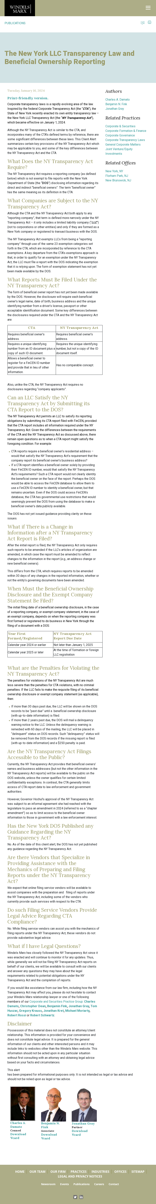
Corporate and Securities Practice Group (56, 1001)
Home (20, 1172)
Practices (79, 1172)
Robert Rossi (16, 1015)
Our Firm (58, 1172)
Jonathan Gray (78, 1006)
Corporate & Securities (120, 126)
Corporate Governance (120, 135)
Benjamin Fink (57, 1006)
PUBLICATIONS (15, 23)
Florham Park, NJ (116, 176)
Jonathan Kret (53, 1011)
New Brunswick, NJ (118, 180)
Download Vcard (18, 1136)
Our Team (37, 1172)
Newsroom (48, 1184)
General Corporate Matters (123, 144)
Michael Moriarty (77, 1011)
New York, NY (114, 171)
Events (64, 1184)
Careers (99, 1184)
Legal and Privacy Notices (80, 1176)
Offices (120, 1172)
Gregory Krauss (30, 1011)
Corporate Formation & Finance (125, 131)
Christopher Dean (33, 1006)
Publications (81, 1184)
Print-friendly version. (27, 98)
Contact (114, 1184)
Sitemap (137, 1172)
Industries (100, 1172)
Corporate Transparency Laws (125, 140)
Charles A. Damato (18, 1125)
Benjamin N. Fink (116, 104)
